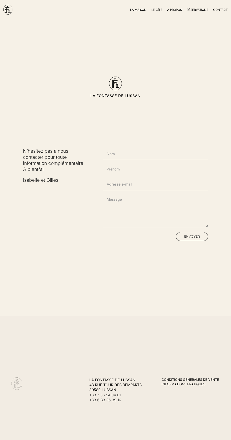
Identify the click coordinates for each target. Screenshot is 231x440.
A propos (174, 9)
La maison (138, 9)
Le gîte (156, 9)
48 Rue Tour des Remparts (115, 385)
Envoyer (192, 236)
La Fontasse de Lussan (112, 380)
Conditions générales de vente (190, 379)
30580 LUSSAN (102, 390)
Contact (220, 9)
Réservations (197, 9)
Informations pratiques (183, 384)
